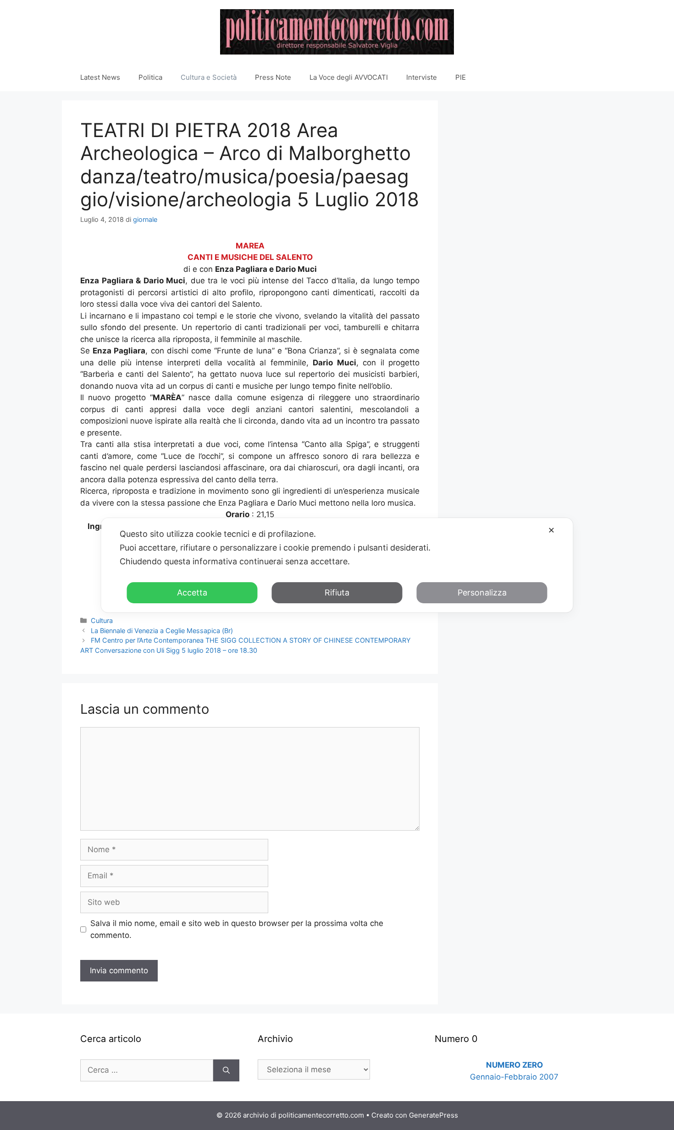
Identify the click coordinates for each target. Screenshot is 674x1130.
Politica (150, 77)
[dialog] (337, 565)
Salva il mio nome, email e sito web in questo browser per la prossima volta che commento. (236, 929)
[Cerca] (226, 1070)
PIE (460, 77)
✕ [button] (551, 530)
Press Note (273, 77)
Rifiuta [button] (337, 592)
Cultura (102, 620)
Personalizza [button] (482, 592)
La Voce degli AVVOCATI (348, 77)
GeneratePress (433, 1115)
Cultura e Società (209, 77)
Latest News (100, 77)
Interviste (421, 77)
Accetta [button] (192, 592)
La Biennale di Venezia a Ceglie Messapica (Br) (162, 630)
